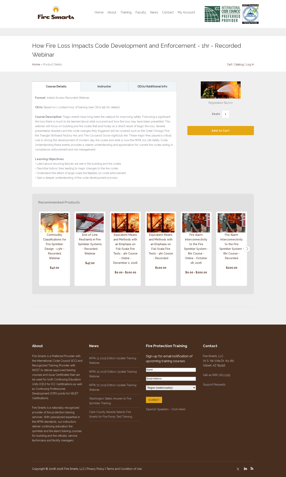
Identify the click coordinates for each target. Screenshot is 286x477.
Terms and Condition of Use (124, 468)
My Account (186, 12)
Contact (168, 12)
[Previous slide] (39, 249)
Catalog (239, 64)
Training (126, 12)
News (154, 12)
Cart (229, 64)
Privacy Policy (95, 468)
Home (99, 12)
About (111, 12)
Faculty (140, 12)
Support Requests (214, 384)
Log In (250, 64)
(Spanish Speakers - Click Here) (165, 409)
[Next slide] (247, 249)
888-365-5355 (221, 375)
